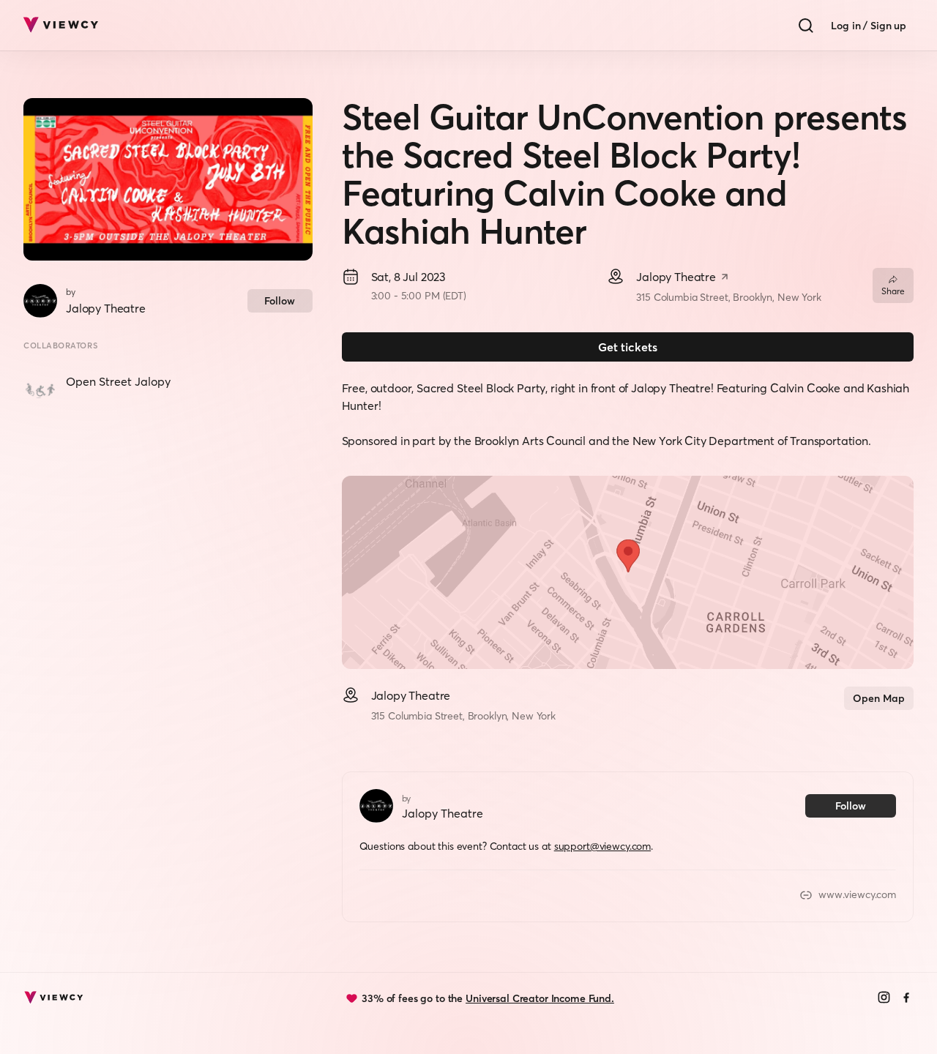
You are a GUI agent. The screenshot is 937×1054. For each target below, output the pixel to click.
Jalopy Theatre (106, 308)
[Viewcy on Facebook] (907, 998)
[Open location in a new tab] (724, 278)
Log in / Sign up (868, 25)
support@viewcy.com (602, 846)
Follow (279, 300)
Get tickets (627, 347)
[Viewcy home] (60, 25)
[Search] (806, 25)
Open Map (879, 698)
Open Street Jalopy (118, 381)
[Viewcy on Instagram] (884, 998)
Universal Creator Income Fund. (540, 998)
